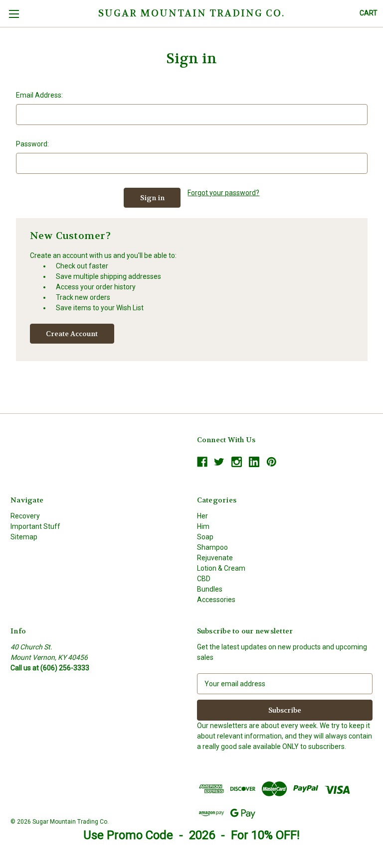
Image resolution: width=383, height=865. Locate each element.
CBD (203, 579)
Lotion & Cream (221, 568)
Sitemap (23, 537)
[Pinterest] (271, 462)
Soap (205, 537)
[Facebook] (202, 462)
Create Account (72, 333)
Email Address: (39, 95)
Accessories (216, 600)
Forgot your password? (223, 193)
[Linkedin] (254, 462)
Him (203, 526)
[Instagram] (236, 462)
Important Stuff (35, 526)
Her (202, 516)
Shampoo (212, 547)
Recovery (25, 516)
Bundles (209, 589)
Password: (32, 144)
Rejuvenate (215, 558)
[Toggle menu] (13, 13)
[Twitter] (219, 462)
